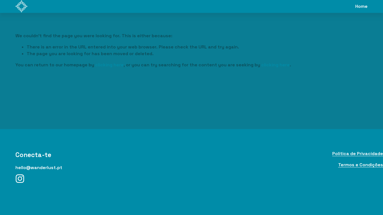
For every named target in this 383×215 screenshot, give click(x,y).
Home (361, 6)
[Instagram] (19, 178)
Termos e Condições (360, 165)
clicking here (109, 65)
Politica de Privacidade (357, 153)
